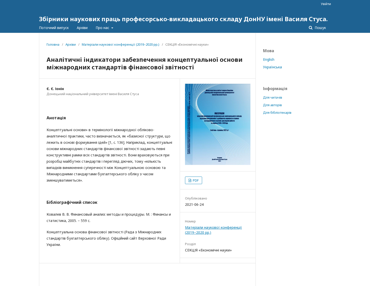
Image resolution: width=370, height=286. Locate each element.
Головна (53, 44)
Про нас (103, 27)
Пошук (320, 27)
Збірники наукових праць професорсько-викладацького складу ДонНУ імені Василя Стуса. (183, 19)
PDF (195, 180)
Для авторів (272, 105)
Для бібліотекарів (277, 112)
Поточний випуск (54, 27)
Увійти (326, 4)
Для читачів (272, 97)
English (268, 59)
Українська (272, 67)
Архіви (82, 27)
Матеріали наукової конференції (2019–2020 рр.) (120, 44)
